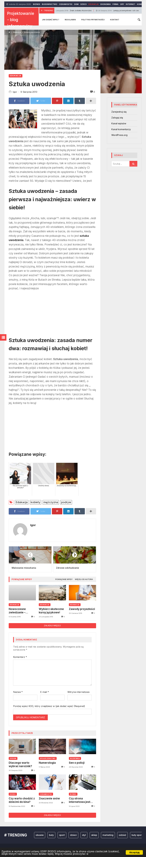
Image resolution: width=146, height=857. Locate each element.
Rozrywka (75, 758)
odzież (111, 835)
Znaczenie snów (49, 798)
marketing (97, 835)
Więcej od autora (84, 579)
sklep (83, 835)
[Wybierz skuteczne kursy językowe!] (52, 592)
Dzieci (83, 4)
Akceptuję (134, 852)
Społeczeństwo (47, 758)
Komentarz (20, 657)
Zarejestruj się (118, 111)
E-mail (44, 692)
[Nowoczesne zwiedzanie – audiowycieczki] (22, 592)
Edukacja (93, 4)
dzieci (62, 835)
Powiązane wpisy (64, 579)
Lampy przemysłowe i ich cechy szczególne (110, 10)
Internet (130, 4)
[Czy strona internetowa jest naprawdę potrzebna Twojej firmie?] (82, 782)
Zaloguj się (117, 117)
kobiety (35, 502)
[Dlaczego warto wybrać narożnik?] (22, 746)
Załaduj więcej (52, 625)
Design (13, 758)
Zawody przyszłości (82, 609)
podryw (66, 502)
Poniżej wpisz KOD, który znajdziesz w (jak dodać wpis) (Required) (49, 706)
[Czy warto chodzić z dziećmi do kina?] (22, 782)
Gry (122, 4)
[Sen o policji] (82, 746)
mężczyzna (50, 502)
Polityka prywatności (93, 20)
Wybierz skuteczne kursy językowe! (51, 610)
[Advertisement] (52, 315)
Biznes (36, 4)
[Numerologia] (52, 746)
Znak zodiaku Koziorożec (58, 10)
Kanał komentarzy (121, 129)
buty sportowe (128, 835)
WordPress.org (119, 135)
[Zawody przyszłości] (82, 592)
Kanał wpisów (118, 123)
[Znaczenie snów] (52, 782)
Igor (33, 525)
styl (73, 835)
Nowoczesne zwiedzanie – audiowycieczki (19, 610)
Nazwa (18, 692)
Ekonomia (105, 4)
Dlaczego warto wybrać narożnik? (20, 764)
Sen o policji (77, 762)
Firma (115, 4)
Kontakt (114, 20)
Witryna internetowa (78, 692)
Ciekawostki (65, 4)
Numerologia (47, 762)
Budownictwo (49, 4)
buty (40, 835)
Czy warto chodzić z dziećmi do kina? (22, 800)
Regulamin (70, 20)
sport (51, 835)
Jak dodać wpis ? (50, 20)
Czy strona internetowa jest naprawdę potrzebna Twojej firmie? (80, 800)
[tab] (64, 579)
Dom (76, 4)
